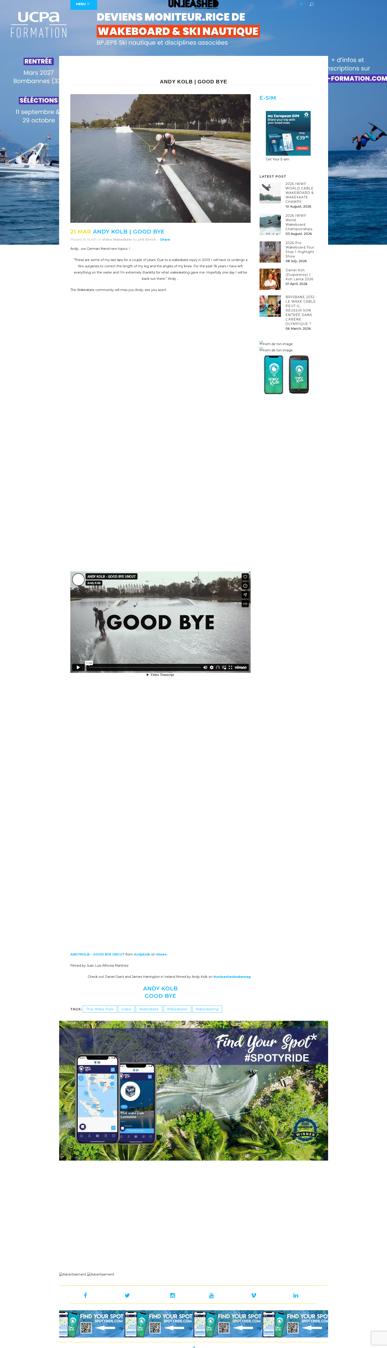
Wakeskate (149, 1009)
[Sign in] (300, 4)
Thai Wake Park (100, 1009)
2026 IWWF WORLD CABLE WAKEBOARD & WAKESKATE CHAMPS (300, 193)
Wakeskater (177, 1009)
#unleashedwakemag (232, 977)
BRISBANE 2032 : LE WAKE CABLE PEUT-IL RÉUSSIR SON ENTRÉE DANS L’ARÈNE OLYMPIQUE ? (301, 310)
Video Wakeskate (117, 240)
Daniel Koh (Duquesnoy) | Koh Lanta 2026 (299, 274)
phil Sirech (147, 240)
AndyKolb (142, 954)
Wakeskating (207, 1009)
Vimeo (161, 954)
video (126, 1009)
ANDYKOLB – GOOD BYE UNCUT (97, 954)
